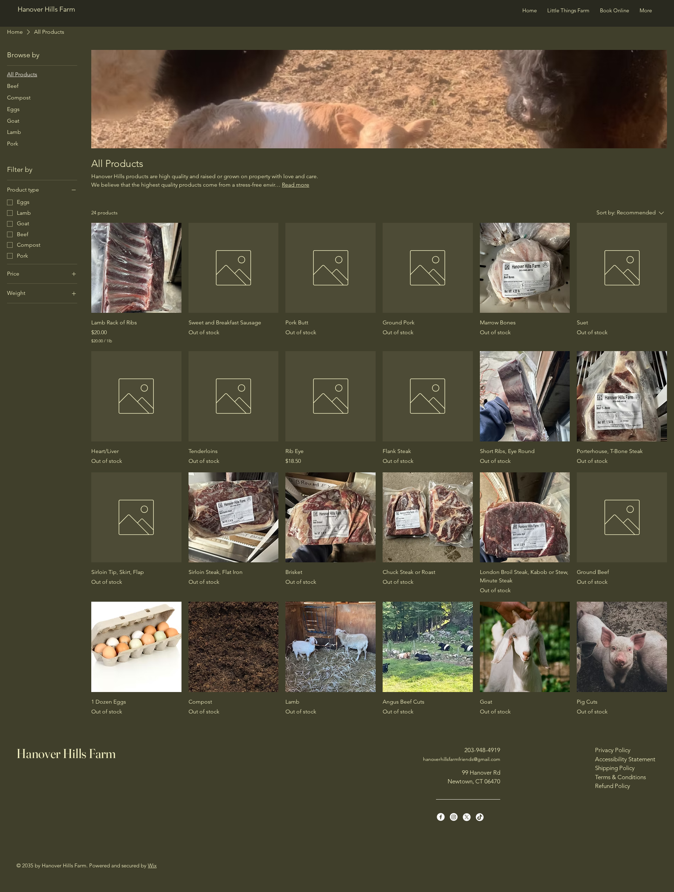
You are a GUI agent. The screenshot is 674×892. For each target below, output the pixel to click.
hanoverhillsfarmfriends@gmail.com (461, 759)
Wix (152, 865)
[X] (466, 817)
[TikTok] (479, 817)
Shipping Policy (615, 767)
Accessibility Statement (625, 759)
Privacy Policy (612, 750)
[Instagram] (453, 817)
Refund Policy (612, 785)
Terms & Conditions (620, 777)
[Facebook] (440, 817)
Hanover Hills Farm (46, 9)
